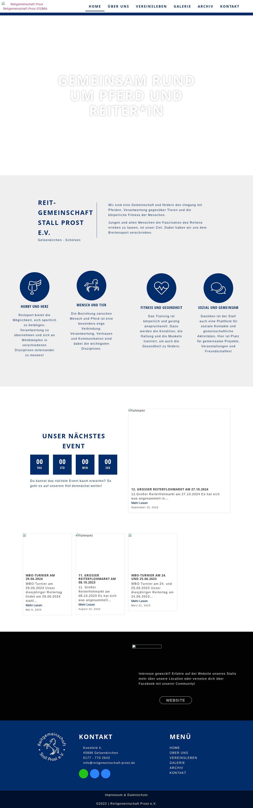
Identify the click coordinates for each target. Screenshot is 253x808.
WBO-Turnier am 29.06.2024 (40, 577)
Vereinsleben (151, 6)
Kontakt (229, 6)
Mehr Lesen (139, 503)
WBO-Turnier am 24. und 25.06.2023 (148, 577)
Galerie (182, 6)
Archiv (206, 6)
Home (95, 6)
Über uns (118, 6)
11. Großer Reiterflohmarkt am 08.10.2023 (97, 578)
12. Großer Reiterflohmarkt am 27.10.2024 (169, 489)
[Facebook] (105, 773)
